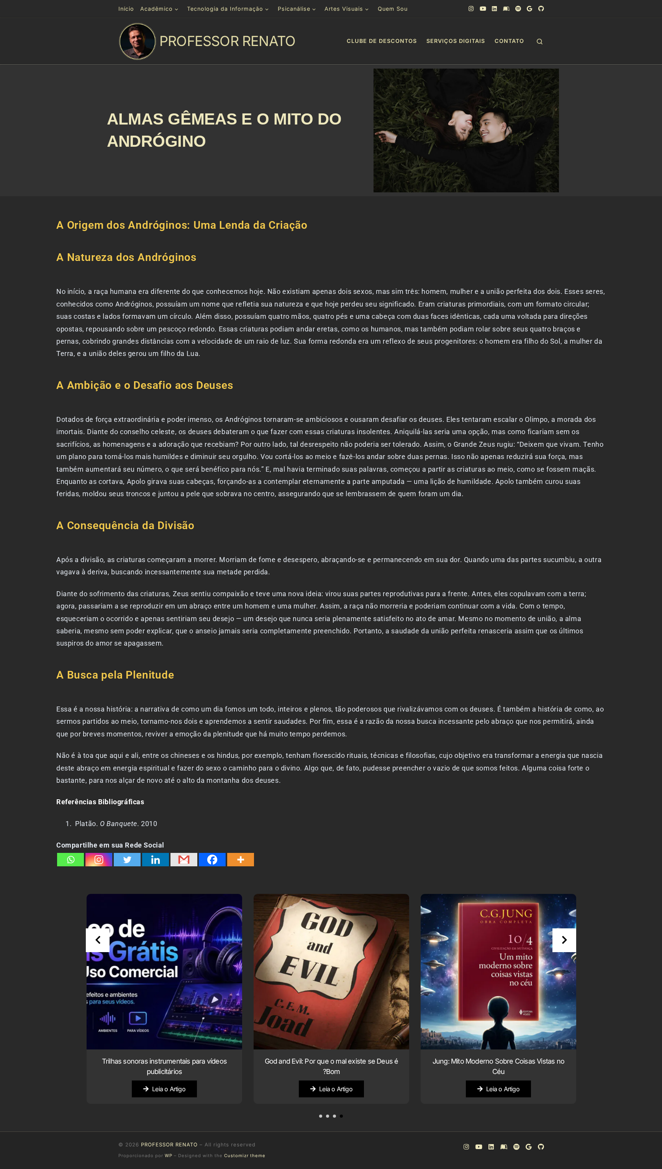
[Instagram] (98, 859)
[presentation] (98, 940)
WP (168, 1155)
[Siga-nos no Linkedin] (494, 8)
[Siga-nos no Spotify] (518, 8)
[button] (341, 1116)
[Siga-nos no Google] (529, 8)
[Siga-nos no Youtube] (483, 8)
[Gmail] (183, 859)
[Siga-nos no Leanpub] (506, 8)
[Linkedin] (155, 859)
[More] (240, 859)
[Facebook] (212, 859)
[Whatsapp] (70, 859)
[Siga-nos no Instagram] (471, 8)
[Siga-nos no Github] (541, 8)
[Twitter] (127, 859)
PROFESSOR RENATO (169, 1144)
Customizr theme (244, 1155)
